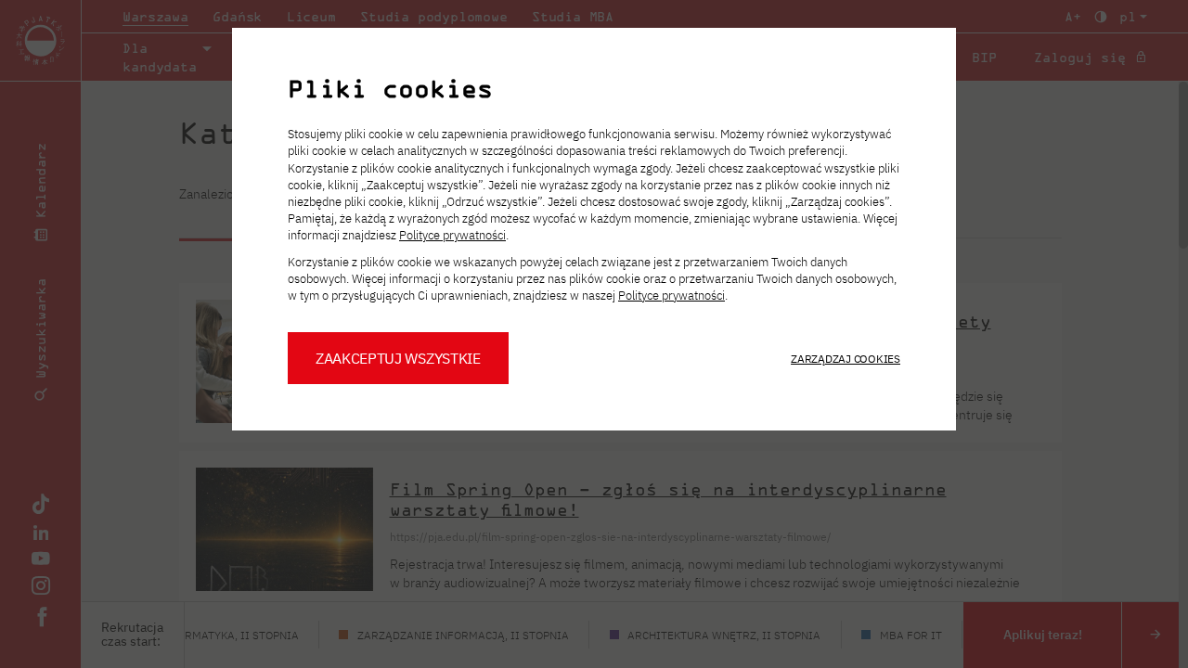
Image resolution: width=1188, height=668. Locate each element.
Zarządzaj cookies (845, 359)
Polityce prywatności (452, 235)
